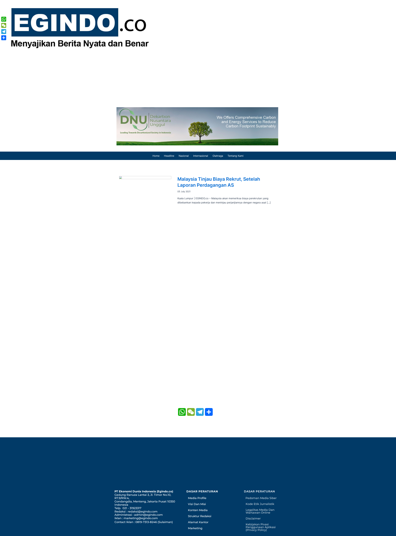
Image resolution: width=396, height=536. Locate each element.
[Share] (4, 38)
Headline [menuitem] (169, 155)
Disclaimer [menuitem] (253, 518)
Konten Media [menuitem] (198, 510)
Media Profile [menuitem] (197, 498)
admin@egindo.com (148, 515)
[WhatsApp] (4, 19)
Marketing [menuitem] (195, 528)
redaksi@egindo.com (142, 511)
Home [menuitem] (156, 155)
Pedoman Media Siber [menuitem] (261, 498)
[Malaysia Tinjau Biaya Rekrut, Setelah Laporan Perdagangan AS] (145, 291)
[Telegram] (4, 31)
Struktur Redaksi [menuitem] (199, 516)
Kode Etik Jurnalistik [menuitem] (260, 504)
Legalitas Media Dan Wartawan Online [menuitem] (260, 511)
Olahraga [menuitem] (218, 155)
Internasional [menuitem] (200, 155)
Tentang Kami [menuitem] (235, 155)
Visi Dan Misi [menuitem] (197, 504)
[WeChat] (4, 25)
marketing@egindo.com (141, 518)
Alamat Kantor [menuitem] (198, 522)
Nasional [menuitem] (184, 155)
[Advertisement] (198, 77)
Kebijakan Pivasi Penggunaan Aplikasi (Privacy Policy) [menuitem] (261, 527)
